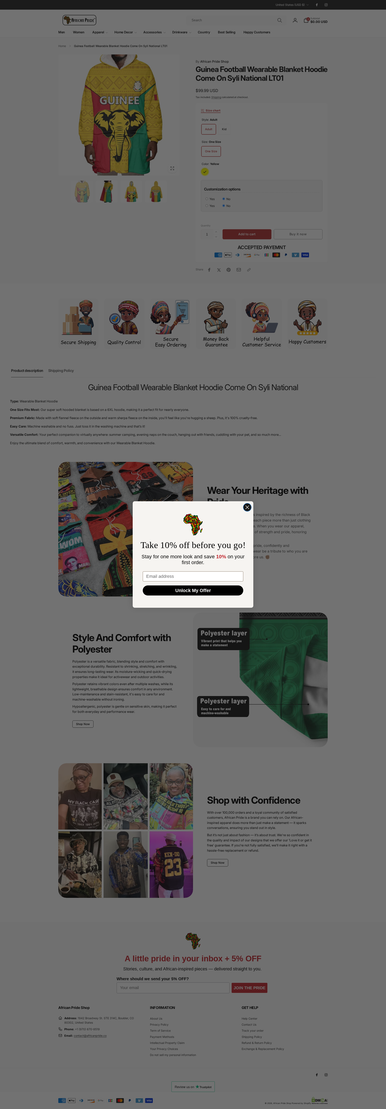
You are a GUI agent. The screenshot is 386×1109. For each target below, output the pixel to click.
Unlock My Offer (193, 590)
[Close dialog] (247, 507)
